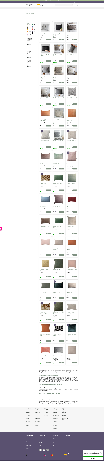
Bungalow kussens (64, 409)
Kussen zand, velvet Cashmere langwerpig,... (71, 313)
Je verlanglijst (28, 439)
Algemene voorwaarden (29, 441)
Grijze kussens (28, 415)
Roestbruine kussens (38, 424)
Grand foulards (41, 441)
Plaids (27, 8)
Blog (74, 2)
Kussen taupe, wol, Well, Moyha (71, 33)
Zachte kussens (55, 428)
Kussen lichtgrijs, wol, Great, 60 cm (45, 76)
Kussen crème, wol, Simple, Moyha (71, 76)
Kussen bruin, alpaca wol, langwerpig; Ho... (71, 292)
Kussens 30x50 (46, 409)
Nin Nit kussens (64, 415)
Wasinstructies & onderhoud (57, 439)
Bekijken (48, 39)
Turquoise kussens (37, 425)
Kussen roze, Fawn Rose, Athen (71, 162)
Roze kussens (28, 422)
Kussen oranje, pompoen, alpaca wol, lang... (44, 119)
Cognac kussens (37, 412)
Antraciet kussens (37, 409)
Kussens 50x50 (46, 415)
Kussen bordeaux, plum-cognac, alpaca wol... (57, 205)
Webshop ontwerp (57, 460)
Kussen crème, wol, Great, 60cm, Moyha (44, 98)
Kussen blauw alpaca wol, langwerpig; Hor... (44, 205)
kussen (71, 403)
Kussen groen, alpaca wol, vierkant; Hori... (71, 184)
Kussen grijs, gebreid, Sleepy (58, 140)
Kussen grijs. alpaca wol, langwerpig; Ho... (57, 356)
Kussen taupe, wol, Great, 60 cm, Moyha (58, 76)
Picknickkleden (61, 8)
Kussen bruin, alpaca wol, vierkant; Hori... (71, 227)
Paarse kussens (28, 419)
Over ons (71, 2)
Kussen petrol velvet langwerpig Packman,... (57, 292)
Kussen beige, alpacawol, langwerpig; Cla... (57, 249)
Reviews (27, 438)
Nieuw (40, 445)
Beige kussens (28, 409)
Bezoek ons (54, 438)
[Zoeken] (72, 5)
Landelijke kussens (55, 421)
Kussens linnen (55, 412)
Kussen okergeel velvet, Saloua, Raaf (44, 184)
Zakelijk (74, 8)
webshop (74, 401)
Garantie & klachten (28, 445)
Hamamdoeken (55, 8)
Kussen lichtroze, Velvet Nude (45, 248)
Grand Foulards (37, 8)
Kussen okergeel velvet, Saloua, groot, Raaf (44, 313)
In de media (27, 448)
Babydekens (49, 8)
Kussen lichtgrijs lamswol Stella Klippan (44, 141)
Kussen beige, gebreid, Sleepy (58, 119)
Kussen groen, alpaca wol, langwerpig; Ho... (57, 162)
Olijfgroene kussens (37, 418)
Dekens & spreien (41, 439)
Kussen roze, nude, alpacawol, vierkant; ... (72, 270)
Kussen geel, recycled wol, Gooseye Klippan (44, 270)
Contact (77, 2)
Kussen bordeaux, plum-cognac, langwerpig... (44, 162)
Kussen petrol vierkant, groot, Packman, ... (72, 335)
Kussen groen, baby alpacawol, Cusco (56, 270)
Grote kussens (55, 419)
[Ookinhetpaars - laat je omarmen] (30, 4)
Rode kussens (28, 421)
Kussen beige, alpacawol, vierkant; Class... (71, 356)
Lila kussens (36, 415)
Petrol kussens (37, 422)
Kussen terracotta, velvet (44, 355)
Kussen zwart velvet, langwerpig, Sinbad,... (57, 335)
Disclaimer (54, 460)
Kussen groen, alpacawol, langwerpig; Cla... (44, 292)
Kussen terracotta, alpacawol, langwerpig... (72, 249)
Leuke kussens (55, 422)
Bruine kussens (28, 412)
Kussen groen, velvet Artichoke (57, 227)
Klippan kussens (64, 412)
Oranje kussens (28, 418)
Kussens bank (55, 409)
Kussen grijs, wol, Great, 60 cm (58, 97)
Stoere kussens (55, 425)
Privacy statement (51, 460)
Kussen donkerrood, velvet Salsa (71, 205)
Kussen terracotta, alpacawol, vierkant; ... (45, 335)
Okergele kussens (37, 419)
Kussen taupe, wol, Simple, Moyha (58, 55)
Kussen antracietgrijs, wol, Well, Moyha (44, 55)
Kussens (31, 8)
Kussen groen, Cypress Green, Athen (58, 313)
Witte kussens (28, 425)
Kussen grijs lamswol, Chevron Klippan (72, 98)
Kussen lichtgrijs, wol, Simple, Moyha (45, 33)
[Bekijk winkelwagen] (77, 5)
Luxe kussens (55, 424)
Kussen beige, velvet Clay (44, 226)
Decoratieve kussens (56, 415)
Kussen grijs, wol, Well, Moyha (72, 54)
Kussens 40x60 (46, 412)
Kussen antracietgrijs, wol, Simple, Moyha (57, 33)
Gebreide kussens (55, 418)
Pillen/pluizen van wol (56, 442)
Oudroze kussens (37, 421)
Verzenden (27, 442)
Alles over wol (55, 441)
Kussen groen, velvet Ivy (57, 183)
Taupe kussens (28, 424)
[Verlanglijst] (75, 5)
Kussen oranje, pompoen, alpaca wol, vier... (71, 119)
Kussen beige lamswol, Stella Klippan (72, 141)
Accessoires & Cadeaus (68, 8)
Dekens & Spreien (43, 8)
